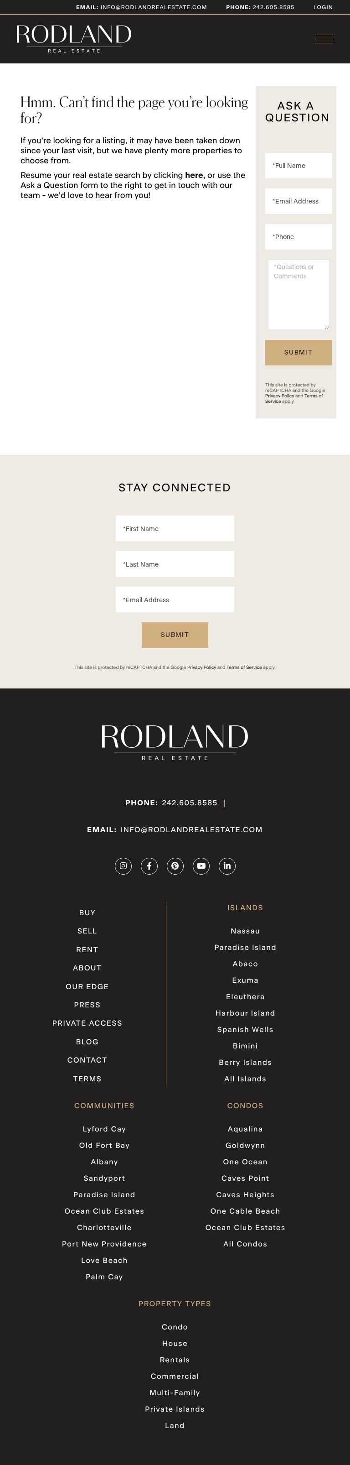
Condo (175, 1327)
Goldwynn (246, 1146)
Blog (87, 1042)
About (87, 968)
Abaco (245, 964)
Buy (87, 913)
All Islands (245, 1079)
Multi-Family (174, 1393)
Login (323, 7)
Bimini (245, 1046)
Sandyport (104, 1179)
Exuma (245, 981)
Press (87, 1005)
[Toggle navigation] (324, 39)
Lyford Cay (104, 1129)
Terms (87, 1079)
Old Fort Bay (104, 1146)
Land (175, 1426)
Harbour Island (246, 1013)
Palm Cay (104, 1277)
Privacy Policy (279, 396)
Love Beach (104, 1261)
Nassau (245, 931)
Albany (104, 1162)
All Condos (245, 1244)
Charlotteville (104, 1228)
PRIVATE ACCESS (87, 1023)
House (175, 1344)
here (194, 176)
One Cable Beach (246, 1211)
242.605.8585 (272, 7)
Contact (87, 1060)
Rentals (175, 1360)
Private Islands (175, 1409)
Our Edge (87, 987)
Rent (87, 950)
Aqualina (245, 1129)
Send (298, 352)
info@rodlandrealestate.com (141, 7)
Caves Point (245, 1179)
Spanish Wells (245, 1030)
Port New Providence (104, 1244)
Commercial (175, 1377)
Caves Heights (245, 1195)
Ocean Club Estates (104, 1211)
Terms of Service (244, 667)
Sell (87, 931)
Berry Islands (245, 1063)
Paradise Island (245, 948)
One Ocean (245, 1162)
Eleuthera (245, 997)
